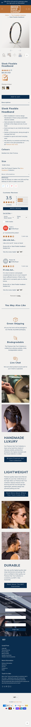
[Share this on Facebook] (7, 186)
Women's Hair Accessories (8, 656)
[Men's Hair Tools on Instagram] (8, 687)
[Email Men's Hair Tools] (10, 687)
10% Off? (4, 648)
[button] (7, 70)
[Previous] (11, 50)
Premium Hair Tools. (12, 144)
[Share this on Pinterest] (11, 186)
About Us (4, 665)
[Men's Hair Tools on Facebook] (2, 687)
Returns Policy (5, 653)
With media (9, 221)
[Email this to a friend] (16, 186)
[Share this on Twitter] (3, 186)
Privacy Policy (5, 651)
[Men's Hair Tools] (15, 9)
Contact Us (4, 668)
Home (7, 15)
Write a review (15, 208)
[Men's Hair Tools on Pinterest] (6, 687)
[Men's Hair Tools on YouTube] (4, 687)
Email (7, 621)
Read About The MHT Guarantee (15, 585)
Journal (3, 666)
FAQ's (3, 670)
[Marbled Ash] (3, 88)
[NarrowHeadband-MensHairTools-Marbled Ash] (15, 34)
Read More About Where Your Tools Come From (16, 494)
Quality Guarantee (6, 655)
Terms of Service (6, 650)
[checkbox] (9, 222)
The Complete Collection (18, 15)
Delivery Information (7, 663)
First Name (8, 606)
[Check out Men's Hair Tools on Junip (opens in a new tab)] (19, 296)
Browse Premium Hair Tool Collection (15, 459)
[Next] (19, 50)
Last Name (8, 614)
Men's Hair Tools (17, 702)
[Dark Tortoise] (8, 88)
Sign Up (15, 629)
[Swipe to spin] (15, 34)
